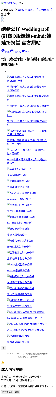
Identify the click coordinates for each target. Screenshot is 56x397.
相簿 (7, 52)
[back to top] (3, 348)
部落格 (18, 52)
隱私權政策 (23, 357)
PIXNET (17, 354)
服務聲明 (34, 357)
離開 (17, 392)
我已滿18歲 (7, 392)
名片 (27, 52)
